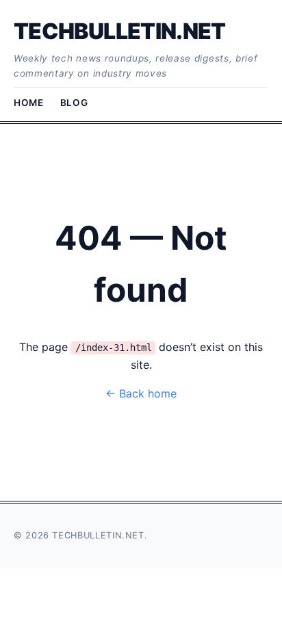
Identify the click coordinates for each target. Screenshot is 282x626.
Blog (74, 102)
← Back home (141, 393)
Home (29, 102)
